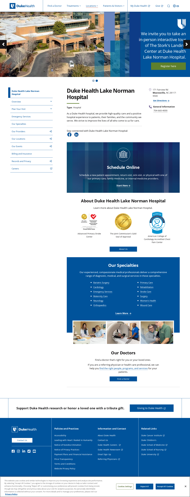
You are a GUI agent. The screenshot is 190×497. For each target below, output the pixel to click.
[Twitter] (30, 452)
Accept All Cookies (165, 486)
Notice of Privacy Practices (66, 449)
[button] (176, 6)
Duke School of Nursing (152, 449)
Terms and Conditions (64, 463)
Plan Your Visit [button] (18, 109)
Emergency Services (21, 116)
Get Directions (160, 100)
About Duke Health (107, 435)
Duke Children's (148, 440)
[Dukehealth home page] (26, 6)
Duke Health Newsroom (109, 449)
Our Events (17, 146)
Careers (15, 168)
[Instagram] (19, 452)
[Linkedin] (24, 452)
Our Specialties (19, 123)
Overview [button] (16, 101)
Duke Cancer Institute (151, 435)
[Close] (185, 486)
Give (158, 5)
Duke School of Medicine (153, 445)
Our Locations (18, 138)
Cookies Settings (125, 486)
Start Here (122, 185)
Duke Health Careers (108, 445)
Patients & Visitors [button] (112, 5)
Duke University (148, 454)
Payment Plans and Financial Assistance (73, 454)
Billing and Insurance (22, 153)
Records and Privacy (21, 161)
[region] (95, 487)
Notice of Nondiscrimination (67, 445)
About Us (123, 249)
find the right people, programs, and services (123, 368)
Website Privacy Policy (64, 468)
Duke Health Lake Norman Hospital (25, 93)
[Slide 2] (97, 81)
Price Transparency (63, 459)
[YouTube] (35, 452)
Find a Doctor (55, 5)
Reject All (144, 486)
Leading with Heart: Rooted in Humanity (73, 440)
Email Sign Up (104, 454)
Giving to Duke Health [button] (150, 408)
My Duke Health (138, 5)
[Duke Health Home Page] (25, 429)
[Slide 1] (93, 81)
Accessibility (60, 435)
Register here (168, 66)
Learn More (122, 313)
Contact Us (22, 440)
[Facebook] (14, 452)
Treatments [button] (73, 5)
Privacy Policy (11, 494)
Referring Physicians (107, 459)
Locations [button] (91, 5)
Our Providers (18, 131)
